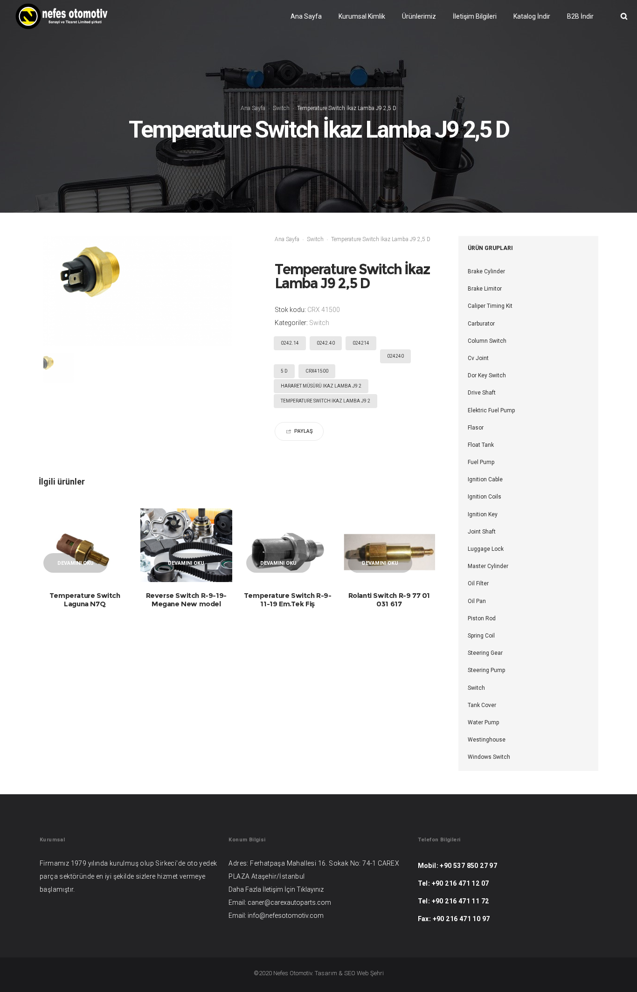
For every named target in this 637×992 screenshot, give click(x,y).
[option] (58, 368)
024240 (395, 356)
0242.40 (326, 343)
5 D (284, 371)
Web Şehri (370, 973)
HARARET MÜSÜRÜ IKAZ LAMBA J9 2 (321, 385)
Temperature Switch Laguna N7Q (84, 599)
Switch (281, 108)
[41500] (58, 368)
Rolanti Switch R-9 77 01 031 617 (389, 599)
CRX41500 (316, 371)
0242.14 (290, 343)
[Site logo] (61, 16)
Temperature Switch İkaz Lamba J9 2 (325, 400)
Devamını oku (75, 563)
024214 (361, 343)
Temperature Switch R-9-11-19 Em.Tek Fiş (288, 599)
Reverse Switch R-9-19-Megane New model (186, 599)
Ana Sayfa (253, 108)
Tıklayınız (310, 889)
